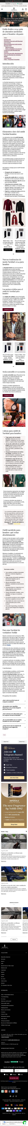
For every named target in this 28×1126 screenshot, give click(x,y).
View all (14, 939)
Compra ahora (8, 249)
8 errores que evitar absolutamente (13, 53)
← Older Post (5, 741)
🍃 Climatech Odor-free (6, 985)
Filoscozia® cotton (5, 1003)
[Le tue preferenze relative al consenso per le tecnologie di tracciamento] (25, 1123)
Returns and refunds (5, 1009)
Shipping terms (4, 1007)
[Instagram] (16, 1096)
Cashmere (3, 970)
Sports (2, 976)
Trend (4, 734)
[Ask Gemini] (12, 1091)
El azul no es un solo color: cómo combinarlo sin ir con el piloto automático (13, 886)
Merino (2, 972)
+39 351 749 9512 (23, 5)
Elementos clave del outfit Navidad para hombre (13, 42)
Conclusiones (7, 58)
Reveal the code (14, 1078)
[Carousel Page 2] (14, 366)
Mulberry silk (4, 967)
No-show (3, 978)
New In (2, 961)
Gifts (2, 963)
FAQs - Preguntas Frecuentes (11, 59)
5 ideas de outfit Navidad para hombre (12, 51)
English (3, 1123)
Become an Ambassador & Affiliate (9, 1022)
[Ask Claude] (6, 1091)
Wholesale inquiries (5, 1016)
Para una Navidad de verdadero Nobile (12, 55)
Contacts (3, 1012)
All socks (3, 959)
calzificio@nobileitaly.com (7, 5)
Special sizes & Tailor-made (7, 965)
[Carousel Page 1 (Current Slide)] (13, 366)
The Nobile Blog (4, 996)
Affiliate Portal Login (5, 1025)
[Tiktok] (13, 1096)
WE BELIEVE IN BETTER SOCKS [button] (7, 1048)
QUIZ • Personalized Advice (7, 994)
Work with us (4, 1018)
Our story (3, 999)
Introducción (7, 39)
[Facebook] (10, 1096)
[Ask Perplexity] (9, 1091)
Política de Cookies (16, 1099)
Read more (3, 861)
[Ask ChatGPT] (2, 1091)
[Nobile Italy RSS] (26, 831)
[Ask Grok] (16, 1091)
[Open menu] (3, 9)
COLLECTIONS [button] (4, 952)
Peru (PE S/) (11, 1123)
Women (3, 983)
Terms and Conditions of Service (16, 1101)
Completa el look (8, 309)
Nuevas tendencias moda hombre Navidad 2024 (13, 45)
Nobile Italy (6, 1099)
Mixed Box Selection (5, 957)
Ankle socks (4, 980)
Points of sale (4, 1014)
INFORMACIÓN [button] (4, 990)
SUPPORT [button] (3, 1030)
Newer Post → (22, 741)
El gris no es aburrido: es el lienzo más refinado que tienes (11, 853)
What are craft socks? (6, 1001)
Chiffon (2, 974)
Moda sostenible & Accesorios (13, 49)
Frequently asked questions (7, 1005)
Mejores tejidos (9, 47)
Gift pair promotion (5, 1020)
